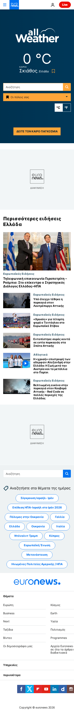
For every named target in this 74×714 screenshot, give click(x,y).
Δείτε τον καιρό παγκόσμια (37, 131)
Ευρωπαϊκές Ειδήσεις (18, 273)
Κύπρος (54, 535)
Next (6, 621)
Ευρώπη (8, 605)
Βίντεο (7, 637)
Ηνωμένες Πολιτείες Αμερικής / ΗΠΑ (37, 564)
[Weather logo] (37, 37)
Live (65, 4)
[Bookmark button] (52, 71)
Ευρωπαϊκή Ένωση (37, 545)
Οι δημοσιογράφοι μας (18, 646)
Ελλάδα (14, 526)
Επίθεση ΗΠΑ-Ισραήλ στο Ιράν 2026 (37, 507)
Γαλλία (60, 516)
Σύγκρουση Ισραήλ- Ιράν (37, 498)
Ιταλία (60, 526)
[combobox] (37, 87)
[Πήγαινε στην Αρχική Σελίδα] (14, 4)
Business (8, 613)
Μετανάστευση (37, 554)
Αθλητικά (40, 354)
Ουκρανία (38, 526)
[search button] (67, 87)
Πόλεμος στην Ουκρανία (27, 516)
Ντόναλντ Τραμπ (26, 535)
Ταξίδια (8, 629)
